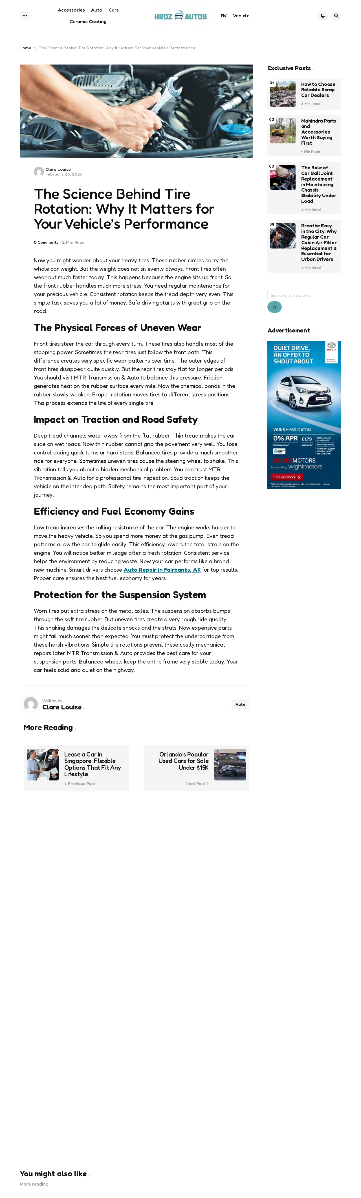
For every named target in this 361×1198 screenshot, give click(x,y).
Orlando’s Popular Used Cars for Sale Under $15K (184, 761)
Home (25, 47)
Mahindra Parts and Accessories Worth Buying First (318, 132)
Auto (240, 704)
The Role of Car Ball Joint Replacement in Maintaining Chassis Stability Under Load (318, 184)
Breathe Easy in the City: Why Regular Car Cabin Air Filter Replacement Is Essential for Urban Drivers (319, 242)
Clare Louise (58, 169)
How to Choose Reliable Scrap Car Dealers (318, 89)
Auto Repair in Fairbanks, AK (162, 569)
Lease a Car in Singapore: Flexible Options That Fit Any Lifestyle (92, 764)
